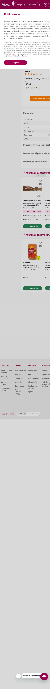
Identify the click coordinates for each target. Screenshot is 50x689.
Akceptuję (15, 63)
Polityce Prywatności (19, 56)
